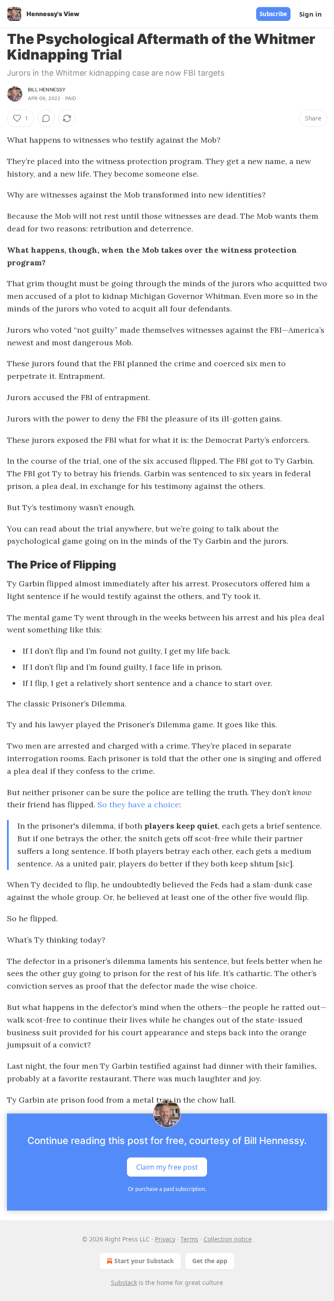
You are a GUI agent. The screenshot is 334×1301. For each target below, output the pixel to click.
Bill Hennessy (47, 90)
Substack (124, 1282)
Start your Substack (144, 1261)
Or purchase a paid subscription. (167, 1189)
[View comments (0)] (46, 118)
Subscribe (273, 14)
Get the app (209, 1261)
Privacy (165, 1239)
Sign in (310, 14)
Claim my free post (167, 1167)
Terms (189, 1239)
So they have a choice (138, 804)
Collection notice (228, 1239)
